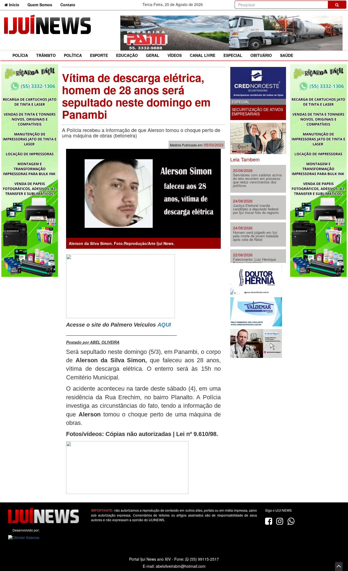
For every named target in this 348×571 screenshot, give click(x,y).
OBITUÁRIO (261, 55)
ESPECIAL (232, 55)
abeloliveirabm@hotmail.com (181, 566)
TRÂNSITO (46, 55)
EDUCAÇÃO (127, 55)
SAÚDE (286, 55)
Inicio (15, 4)
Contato (67, 4)
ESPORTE (99, 55)
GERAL (152, 55)
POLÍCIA (20, 55)
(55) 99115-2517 (204, 559)
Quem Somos (39, 4)
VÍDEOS (174, 55)
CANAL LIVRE (202, 55)
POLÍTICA (73, 55)
